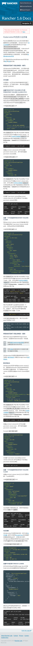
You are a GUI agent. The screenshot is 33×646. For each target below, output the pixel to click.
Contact (16, 635)
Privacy (21, 635)
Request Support (25, 10)
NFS (6, 61)
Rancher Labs (18, 640)
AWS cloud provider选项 (17, 342)
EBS (9, 61)
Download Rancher (26, 6)
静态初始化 (11, 357)
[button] (26, 23)
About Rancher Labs (6, 635)
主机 (11, 349)
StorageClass (19, 535)
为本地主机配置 (19, 136)
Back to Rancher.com (25, 3)
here (24, 32)
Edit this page (26, 630)
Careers (26, 635)
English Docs (4, 637)
